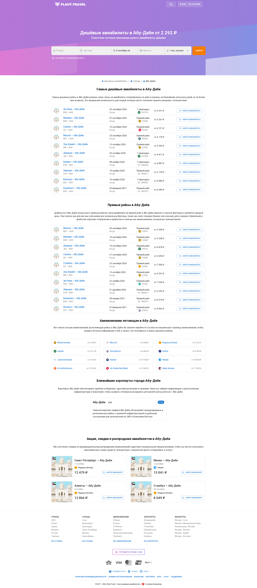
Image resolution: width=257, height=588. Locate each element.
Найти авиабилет (114, 472)
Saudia (60, 351)
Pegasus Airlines (169, 342)
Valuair (165, 360)
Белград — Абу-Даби (73, 179)
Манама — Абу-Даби (73, 118)
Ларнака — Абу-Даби (74, 170)
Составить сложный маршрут (69, 58)
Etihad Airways (63, 342)
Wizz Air (113, 342)
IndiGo (165, 351)
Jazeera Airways (64, 360)
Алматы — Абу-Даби (87, 485)
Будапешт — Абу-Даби (74, 188)
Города (136, 81)
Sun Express (115, 351)
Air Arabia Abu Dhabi (119, 368)
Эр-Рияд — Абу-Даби (74, 109)
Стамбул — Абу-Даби (74, 263)
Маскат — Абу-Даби (73, 135)
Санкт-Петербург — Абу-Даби (93, 460)
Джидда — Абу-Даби (74, 153)
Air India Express (64, 368)
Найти (199, 50)
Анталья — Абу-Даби (73, 307)
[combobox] (67, 50)
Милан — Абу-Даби (166, 460)
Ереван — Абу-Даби (73, 161)
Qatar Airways (168, 368)
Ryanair (113, 360)
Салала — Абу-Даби (73, 126)
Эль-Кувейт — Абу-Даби (75, 144)
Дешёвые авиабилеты (115, 81)
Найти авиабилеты (191, 111)
